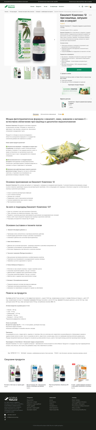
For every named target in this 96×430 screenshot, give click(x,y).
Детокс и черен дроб (33, 407)
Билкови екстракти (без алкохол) (26, 11)
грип (60, 353)
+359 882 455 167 (11, 414)
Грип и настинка (49, 353)
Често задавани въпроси (79, 402)
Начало (6, 11)
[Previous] (89, 99)
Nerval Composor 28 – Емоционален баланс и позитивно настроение (36, 385)
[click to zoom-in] (30, 40)
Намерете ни (53, 405)
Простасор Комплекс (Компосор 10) (58, 384)
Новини (51, 404)
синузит (85, 353)
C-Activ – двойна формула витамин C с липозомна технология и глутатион (81, 385)
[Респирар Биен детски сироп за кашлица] (91, 15)
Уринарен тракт (32, 409)
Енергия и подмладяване (34, 404)
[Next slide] (54, 39)
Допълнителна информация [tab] (48, 114)
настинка (70, 353)
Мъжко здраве (31, 405)
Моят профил (76, 400)
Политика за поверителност (80, 405)
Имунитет (30, 400)
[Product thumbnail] (64, 104)
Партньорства (54, 409)
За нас (51, 400)
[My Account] (82, 6)
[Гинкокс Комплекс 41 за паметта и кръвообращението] (89, 15)
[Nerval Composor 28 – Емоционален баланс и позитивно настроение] (37, 373)
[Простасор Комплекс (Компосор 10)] (59, 373)
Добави (79, 69)
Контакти (52, 402)
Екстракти (64, 353)
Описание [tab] (36, 114)
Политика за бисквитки (79, 409)
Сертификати (53, 407)
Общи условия (76, 407)
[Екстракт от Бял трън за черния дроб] (14, 373)
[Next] (91, 99)
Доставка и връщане (78, 404)
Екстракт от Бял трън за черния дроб (14, 384)
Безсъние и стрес (32, 402)
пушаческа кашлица (78, 353)
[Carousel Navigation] (90, 99)
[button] (88, 6)
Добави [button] (14, 389)
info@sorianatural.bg (12, 417)
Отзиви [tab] (60, 114)
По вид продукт (13, 11)
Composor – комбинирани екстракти (44, 11)
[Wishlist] (22, 365)
